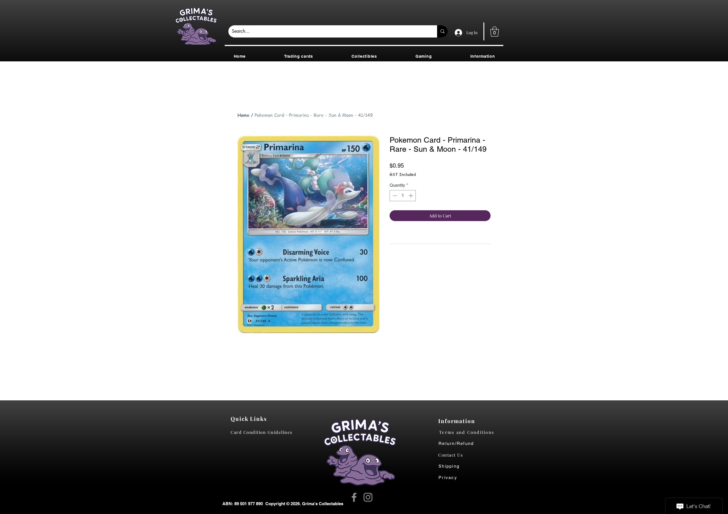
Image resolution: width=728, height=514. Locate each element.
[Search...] (442, 31)
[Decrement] (394, 195)
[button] (494, 31)
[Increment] (411, 195)
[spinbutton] (403, 195)
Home (243, 115)
